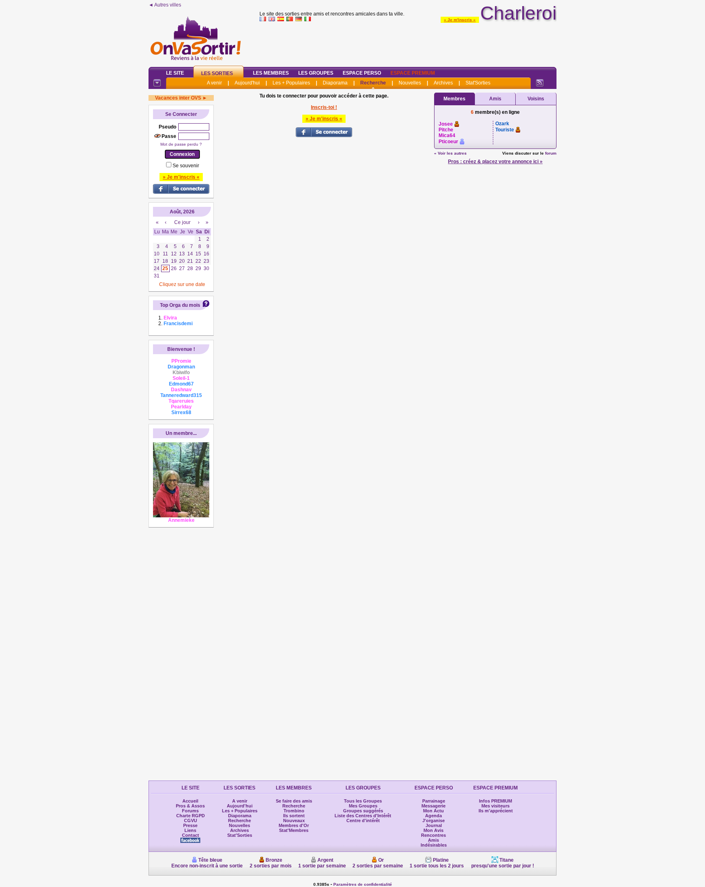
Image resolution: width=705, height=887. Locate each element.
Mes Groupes (363, 805)
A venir (214, 83)
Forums (190, 810)
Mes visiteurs (495, 805)
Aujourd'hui (247, 83)
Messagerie (433, 805)
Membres (454, 99)
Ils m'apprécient (496, 810)
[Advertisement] (407, 42)
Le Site (175, 73)
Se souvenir (186, 166)
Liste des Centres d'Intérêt (363, 815)
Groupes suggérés (363, 810)
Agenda (433, 815)
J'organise (433, 820)
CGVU (190, 820)
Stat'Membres (293, 830)
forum (550, 153)
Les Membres (271, 73)
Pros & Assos (190, 805)
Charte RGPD (190, 815)
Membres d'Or (294, 825)
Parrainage (433, 800)
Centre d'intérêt (363, 820)
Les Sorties (217, 73)
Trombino (294, 810)
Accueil (190, 800)
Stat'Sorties (478, 83)
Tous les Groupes (363, 800)
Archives (443, 83)
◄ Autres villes (165, 5)
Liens (190, 830)
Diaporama (335, 83)
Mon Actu (433, 810)
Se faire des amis (294, 800)
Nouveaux (294, 820)
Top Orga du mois (180, 305)
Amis (495, 99)
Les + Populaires (291, 83)
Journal (434, 825)
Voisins (536, 99)
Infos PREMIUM (495, 800)
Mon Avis (433, 830)
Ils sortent (294, 815)
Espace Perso (362, 73)
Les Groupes (315, 73)
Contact (190, 835)
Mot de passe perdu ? (181, 144)
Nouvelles (410, 83)
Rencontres (433, 835)
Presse (190, 825)
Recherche (373, 83)
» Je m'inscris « (460, 20)
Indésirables (434, 845)
